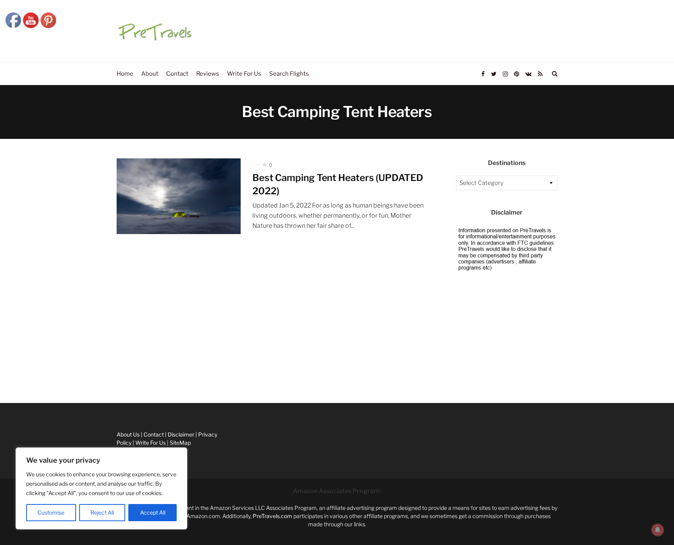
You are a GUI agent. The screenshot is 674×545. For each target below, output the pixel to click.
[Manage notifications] (657, 530)
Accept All (152, 512)
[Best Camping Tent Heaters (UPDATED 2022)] (179, 196)
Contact (10, 363)
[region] (101, 488)
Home (7, 328)
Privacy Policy (17, 398)
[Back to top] (649, 522)
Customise (50, 512)
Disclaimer (13, 381)
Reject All (102, 512)
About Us (11, 346)
